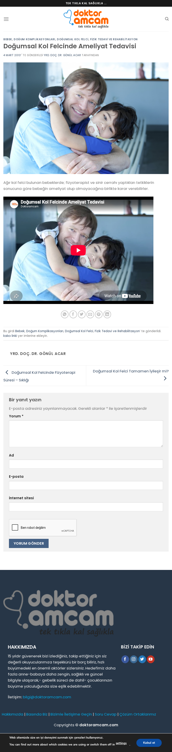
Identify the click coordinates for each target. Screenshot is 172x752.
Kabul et (149, 742)
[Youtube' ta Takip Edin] (151, 659)
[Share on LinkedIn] (107, 314)
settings (121, 743)
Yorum (16, 416)
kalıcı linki (10, 336)
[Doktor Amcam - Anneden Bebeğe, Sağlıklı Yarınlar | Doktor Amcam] (86, 19)
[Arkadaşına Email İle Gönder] (90, 314)
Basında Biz (36, 714)
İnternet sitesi (21, 498)
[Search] (167, 19)
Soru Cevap (105, 714)
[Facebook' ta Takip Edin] (125, 659)
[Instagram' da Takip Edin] (134, 659)
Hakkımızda (12, 714)
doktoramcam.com (98, 725)
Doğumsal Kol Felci (72, 39)
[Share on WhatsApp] (65, 314)
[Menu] (6, 19)
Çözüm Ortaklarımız (137, 714)
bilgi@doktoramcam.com (47, 697)
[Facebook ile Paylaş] (73, 314)
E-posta (16, 476)
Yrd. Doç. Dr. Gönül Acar (62, 55)
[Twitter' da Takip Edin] (142, 659)
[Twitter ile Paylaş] (82, 314)
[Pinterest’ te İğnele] (99, 314)
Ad (11, 455)
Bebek (7, 39)
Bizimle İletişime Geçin (71, 714)
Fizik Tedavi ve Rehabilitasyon (114, 39)
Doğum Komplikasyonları (34, 39)
